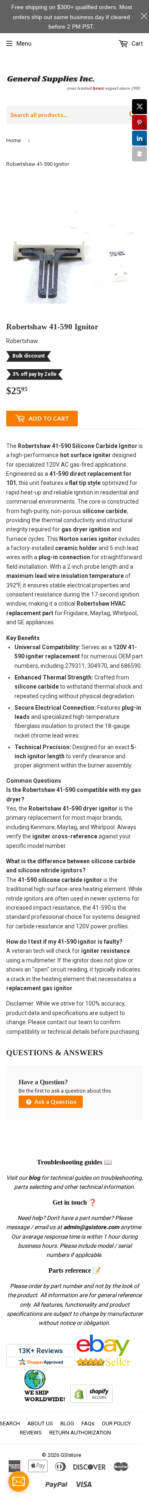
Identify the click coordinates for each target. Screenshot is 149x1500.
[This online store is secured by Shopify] (91, 1401)
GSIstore (70, 1455)
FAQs (88, 1423)
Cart (136, 43)
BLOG (67, 1423)
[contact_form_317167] (18, 1481)
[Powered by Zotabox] (139, 153)
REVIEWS (31, 1432)
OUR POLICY (116, 1423)
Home (13, 140)
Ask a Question (55, 1101)
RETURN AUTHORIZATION (80, 1432)
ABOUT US (40, 1423)
